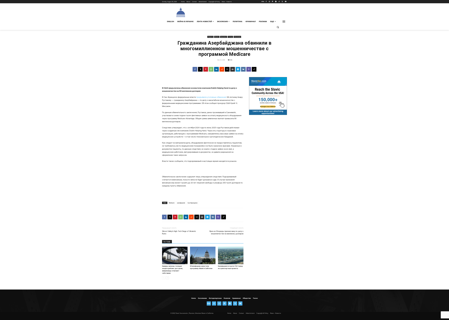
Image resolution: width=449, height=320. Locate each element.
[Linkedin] (216, 69)
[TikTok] (279, 1)
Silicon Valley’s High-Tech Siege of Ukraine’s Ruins (179, 232)
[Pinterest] (205, 69)
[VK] (243, 69)
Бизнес (217, 37)
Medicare (171, 203)
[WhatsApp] (211, 69)
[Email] (227, 69)
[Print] (232, 69)
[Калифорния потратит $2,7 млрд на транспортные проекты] (230, 255)
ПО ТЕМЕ (166, 242)
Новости (210, 37)
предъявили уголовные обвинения (211, 97)
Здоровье (223, 37)
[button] (278, 27)
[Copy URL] (254, 69)
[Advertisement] (242, 12)
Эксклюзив (237, 37)
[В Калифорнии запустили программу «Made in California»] (202, 255)
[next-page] (167, 277)
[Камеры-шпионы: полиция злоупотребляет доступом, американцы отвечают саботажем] (175, 255)
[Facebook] (266, 1)
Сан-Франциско (192, 203)
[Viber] (248, 69)
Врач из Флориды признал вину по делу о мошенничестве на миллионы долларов (226, 232)
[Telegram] (276, 1)
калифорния (181, 203)
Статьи (230, 37)
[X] (282, 1)
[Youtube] (285, 1)
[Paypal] (272, 1)
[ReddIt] (221, 69)
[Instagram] (269, 1)
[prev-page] (163, 277)
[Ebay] (263, 1)
